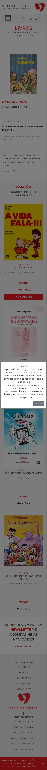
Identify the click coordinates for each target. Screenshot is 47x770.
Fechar (38, 403)
